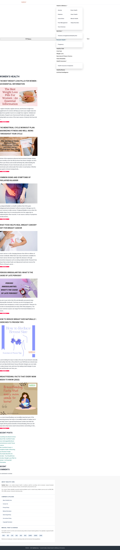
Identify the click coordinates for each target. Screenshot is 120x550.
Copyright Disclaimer (7, 522)
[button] (88, 39)
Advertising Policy (7, 514)
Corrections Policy (7, 518)
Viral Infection (61, 27)
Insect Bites (61, 18)
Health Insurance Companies (63, 65)
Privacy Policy (6, 507)
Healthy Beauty (61, 70)
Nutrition (59, 31)
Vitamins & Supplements (63, 35)
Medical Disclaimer (7, 511)
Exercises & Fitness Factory (64, 56)
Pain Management (63, 22)
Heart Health (74, 14)
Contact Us (5, 503)
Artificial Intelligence (62, 72)
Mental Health (74, 18)
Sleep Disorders (75, 22)
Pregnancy (60, 44)
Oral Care (59, 51)
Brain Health (74, 10)
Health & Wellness (62, 5)
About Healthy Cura (7, 500)
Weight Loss (60, 53)
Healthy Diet (74, 35)
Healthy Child (60, 48)
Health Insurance (61, 61)
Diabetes (60, 14)
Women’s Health (61, 40)
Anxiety (60, 10)
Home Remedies (61, 58)
